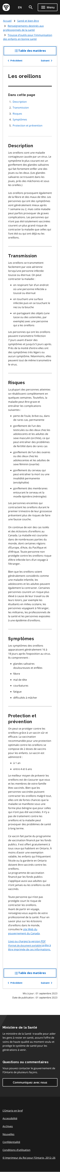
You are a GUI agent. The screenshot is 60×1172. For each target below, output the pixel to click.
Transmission (21, 107)
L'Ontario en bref (13, 1110)
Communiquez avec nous (30, 1082)
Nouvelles (8, 1134)
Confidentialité (11, 1142)
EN (20, 7)
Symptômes (20, 119)
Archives (8, 1126)
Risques (17, 113)
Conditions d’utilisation (16, 1150)
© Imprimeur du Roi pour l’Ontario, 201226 (29, 1157)
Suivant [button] (45, 60)
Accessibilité (10, 1118)
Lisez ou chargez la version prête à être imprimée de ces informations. (29, 945)
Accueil (7, 21)
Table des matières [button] (37, 52)
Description (20, 101)
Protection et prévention (27, 125)
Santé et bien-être (28, 21)
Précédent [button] (16, 60)
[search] (30, 7)
